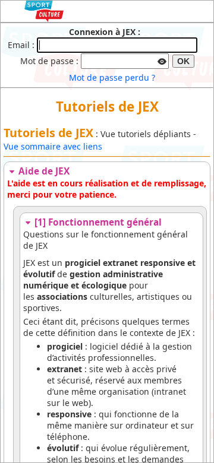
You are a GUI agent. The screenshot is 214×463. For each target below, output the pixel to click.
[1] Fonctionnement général (97, 222)
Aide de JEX (43, 171)
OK (183, 61)
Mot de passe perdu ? (112, 77)
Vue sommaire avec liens (53, 146)
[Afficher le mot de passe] (162, 60)
